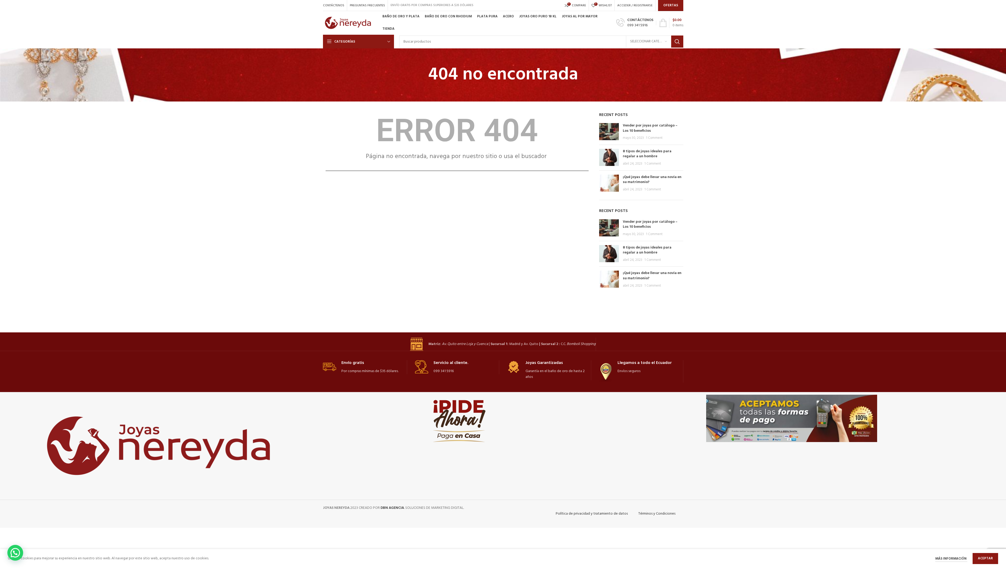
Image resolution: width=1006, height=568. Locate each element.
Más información (951, 558)
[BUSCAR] (677, 42)
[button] (15, 553)
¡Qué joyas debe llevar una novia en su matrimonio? (652, 179)
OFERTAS (670, 5)
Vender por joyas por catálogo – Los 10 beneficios (650, 128)
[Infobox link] (634, 22)
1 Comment (654, 138)
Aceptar (985, 558)
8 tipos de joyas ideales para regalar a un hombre (647, 154)
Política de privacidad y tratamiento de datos (592, 514)
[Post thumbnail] (609, 132)
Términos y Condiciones (656, 514)
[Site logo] (350, 23)
